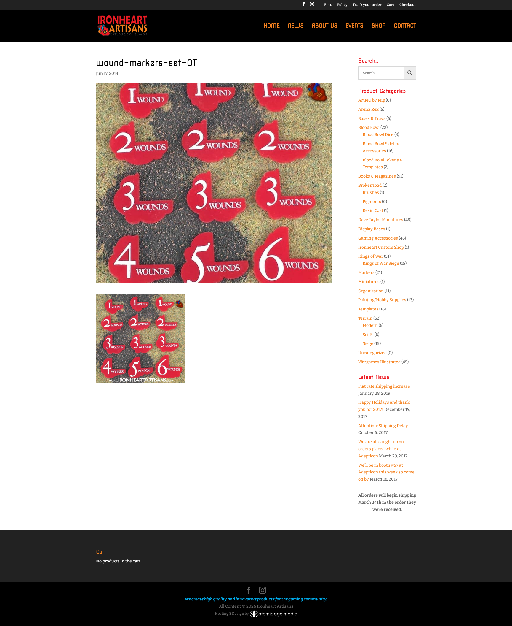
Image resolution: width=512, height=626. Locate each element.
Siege (368, 343)
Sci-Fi (368, 334)
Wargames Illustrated (379, 361)
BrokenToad (370, 185)
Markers (366, 272)
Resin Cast (373, 210)
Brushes (371, 192)
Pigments (372, 201)
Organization (371, 291)
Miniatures (369, 281)
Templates (368, 309)
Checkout (407, 5)
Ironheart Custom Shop (381, 247)
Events (354, 26)
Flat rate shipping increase (384, 386)
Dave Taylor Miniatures (380, 219)
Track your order (367, 5)
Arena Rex (368, 109)
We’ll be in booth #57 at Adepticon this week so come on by (386, 472)
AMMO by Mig (371, 100)
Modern (370, 325)
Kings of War (370, 256)
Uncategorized (372, 352)
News (296, 26)
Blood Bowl (369, 127)
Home (272, 26)
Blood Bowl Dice (378, 134)
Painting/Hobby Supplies (382, 299)
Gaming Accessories (378, 238)
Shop (379, 26)
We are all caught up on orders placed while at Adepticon (381, 449)
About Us (324, 26)
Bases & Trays (371, 118)
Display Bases (371, 229)
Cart (390, 5)
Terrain (365, 318)
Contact (405, 26)
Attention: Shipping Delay (383, 425)
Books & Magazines (377, 176)
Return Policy (336, 5)
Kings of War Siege (381, 263)
